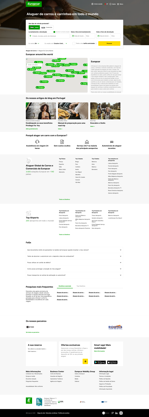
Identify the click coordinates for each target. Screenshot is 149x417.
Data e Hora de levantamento (81, 32)
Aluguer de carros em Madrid (79, 292)
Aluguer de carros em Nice (79, 296)
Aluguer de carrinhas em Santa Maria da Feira (110, 296)
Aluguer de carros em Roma (63, 292)
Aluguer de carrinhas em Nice (95, 296)
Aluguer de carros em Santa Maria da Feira (63, 296)
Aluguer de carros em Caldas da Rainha (110, 292)
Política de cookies (63, 413)
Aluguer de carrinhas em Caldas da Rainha (63, 299)
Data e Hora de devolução (105, 32)
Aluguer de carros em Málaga (95, 292)
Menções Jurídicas (51, 413)
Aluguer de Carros (31, 50)
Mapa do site (41, 413)
